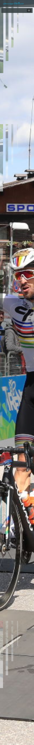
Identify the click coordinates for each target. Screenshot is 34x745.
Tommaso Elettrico (13, 4)
